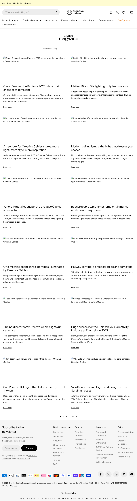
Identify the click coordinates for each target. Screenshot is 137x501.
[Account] (117, 12)
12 (73, 416)
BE (29, 498)
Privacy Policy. (24, 458)
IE (71, 498)
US (112, 498)
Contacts (17, 3)
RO (91, 498)
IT (75, 498)
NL (83, 498)
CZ (38, 498)
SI (103, 498)
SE (100, 498)
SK (96, 498)
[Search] (56, 12)
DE (42, 498)
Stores (27, 3)
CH (34, 498)
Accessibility (70, 493)
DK (46, 498)
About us (6, 3)
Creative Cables (15, 483)
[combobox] (31, 12)
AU (21, 498)
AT (25, 498)
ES (50, 498)
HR (63, 498)
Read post (7, 107)
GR (59, 498)
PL (87, 498)
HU (67, 498)
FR (55, 498)
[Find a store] (111, 12)
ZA (116, 498)
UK (108, 498)
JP (79, 498)
